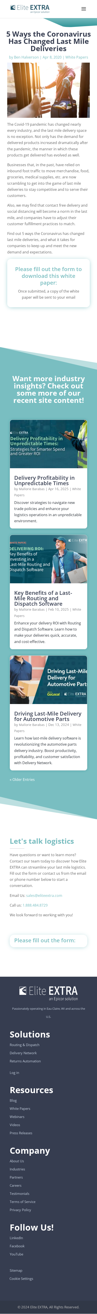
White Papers (76, 57)
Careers (15, 1185)
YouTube (16, 1254)
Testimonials (19, 1193)
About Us (17, 1161)
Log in (14, 1072)
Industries (17, 1169)
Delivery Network (23, 1053)
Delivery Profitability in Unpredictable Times (44, 480)
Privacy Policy (20, 1210)
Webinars (17, 1117)
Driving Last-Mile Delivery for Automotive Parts (47, 716)
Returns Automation (25, 1061)
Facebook (17, 1246)
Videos (15, 1125)
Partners (16, 1177)
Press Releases (21, 1133)
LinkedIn (16, 1238)
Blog (13, 1100)
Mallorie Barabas (32, 489)
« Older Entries (22, 779)
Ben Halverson (26, 57)
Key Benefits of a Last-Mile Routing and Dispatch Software (43, 598)
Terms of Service (22, 1201)
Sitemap (16, 1270)
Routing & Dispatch (24, 1044)
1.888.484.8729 (35, 905)
